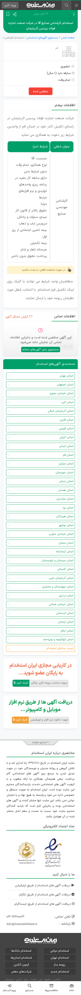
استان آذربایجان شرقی (60, 411)
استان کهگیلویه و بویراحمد (58, 639)
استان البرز (67, 402)
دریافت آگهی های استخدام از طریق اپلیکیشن (43, 885)
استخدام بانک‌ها (21, 951)
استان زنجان (66, 481)
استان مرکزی (66, 464)
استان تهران (66, 376)
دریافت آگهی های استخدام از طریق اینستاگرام (43, 904)
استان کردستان (64, 613)
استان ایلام (67, 631)
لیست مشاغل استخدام (59, 648)
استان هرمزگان (64, 516)
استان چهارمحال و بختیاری (57, 587)
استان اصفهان (65, 385)
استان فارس (66, 420)
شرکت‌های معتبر (21, 971)
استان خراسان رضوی (61, 393)
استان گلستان (65, 569)
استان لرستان (65, 622)
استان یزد (67, 508)
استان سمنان (66, 543)
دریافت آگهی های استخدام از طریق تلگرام (45, 894)
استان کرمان (66, 446)
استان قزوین (66, 428)
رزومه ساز (59, 964)
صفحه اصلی (67, 38)
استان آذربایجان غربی (61, 578)
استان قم (68, 455)
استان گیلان (66, 437)
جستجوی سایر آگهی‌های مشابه (40, 349)
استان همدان (65, 490)
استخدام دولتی (59, 951)
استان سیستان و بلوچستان (57, 560)
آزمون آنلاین (21, 964)
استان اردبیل (66, 596)
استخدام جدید (60, 971)
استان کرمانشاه (64, 551)
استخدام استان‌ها (21, 958)
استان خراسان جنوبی (61, 534)
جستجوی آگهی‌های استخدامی (42, 38)
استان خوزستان (64, 472)
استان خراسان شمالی (61, 604)
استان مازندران (64, 499)
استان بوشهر (66, 525)
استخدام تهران (60, 958)
